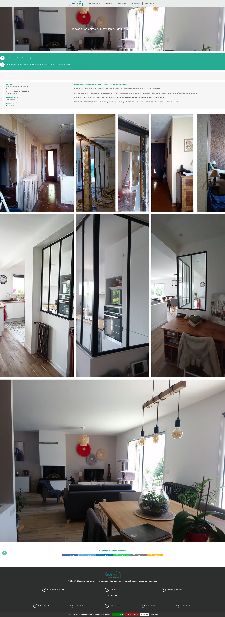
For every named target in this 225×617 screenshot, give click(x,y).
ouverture (54, 64)
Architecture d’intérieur (13, 58)
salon (68, 64)
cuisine (25, 64)
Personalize (144, 614)
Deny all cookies (132, 614)
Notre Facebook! (43, 606)
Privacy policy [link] (154, 614)
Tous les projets (27, 58)
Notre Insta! (79, 606)
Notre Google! (150, 606)
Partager (72, 555)
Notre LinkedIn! (115, 606)
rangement (62, 64)
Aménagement (11, 64)
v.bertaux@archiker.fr (174, 590)
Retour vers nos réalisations (14, 75)
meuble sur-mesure (43, 64)
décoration (32, 64)
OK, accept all (118, 614)
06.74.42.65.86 (115, 590)
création (19, 64)
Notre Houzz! (185, 606)
